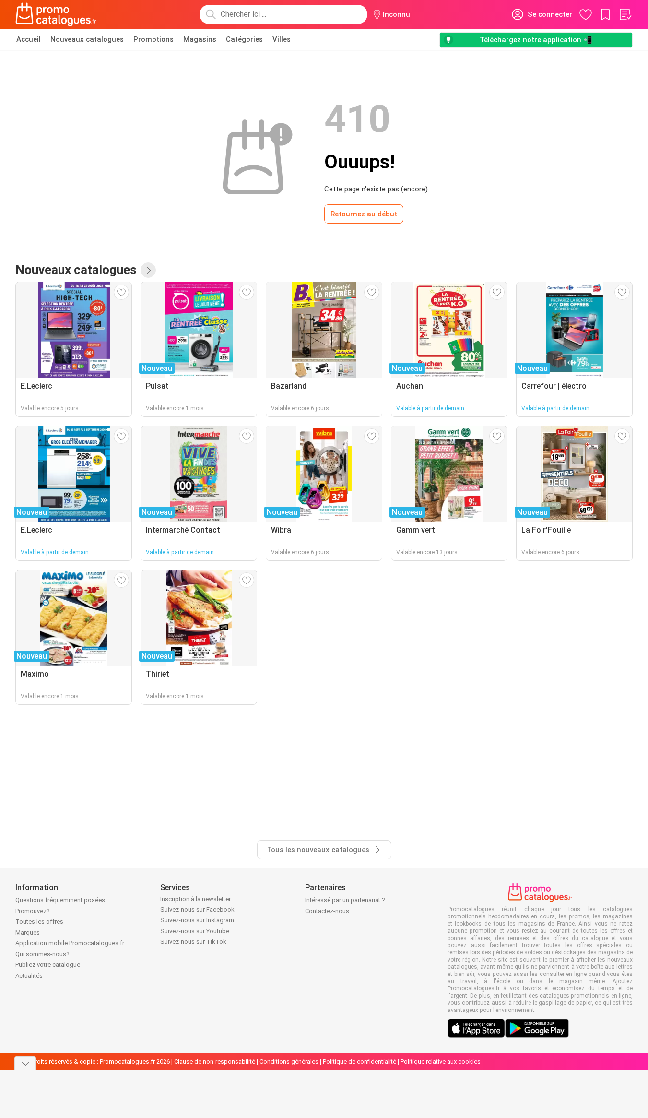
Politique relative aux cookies (441, 1061)
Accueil (28, 39)
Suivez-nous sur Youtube (194, 931)
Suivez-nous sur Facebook (197, 909)
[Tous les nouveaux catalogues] (148, 270)
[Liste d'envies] (625, 14)
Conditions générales (288, 1061)
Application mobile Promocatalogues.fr (69, 943)
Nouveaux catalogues (87, 39)
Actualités (29, 975)
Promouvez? (32, 911)
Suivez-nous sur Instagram (197, 920)
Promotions (153, 39)
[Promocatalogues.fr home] (55, 14)
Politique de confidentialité (359, 1061)
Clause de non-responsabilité (214, 1061)
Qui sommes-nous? (42, 954)
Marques (27, 932)
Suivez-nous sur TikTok (193, 941)
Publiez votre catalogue (47, 964)
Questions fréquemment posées (60, 900)
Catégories (244, 39)
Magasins (199, 39)
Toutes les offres (39, 921)
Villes (281, 39)
